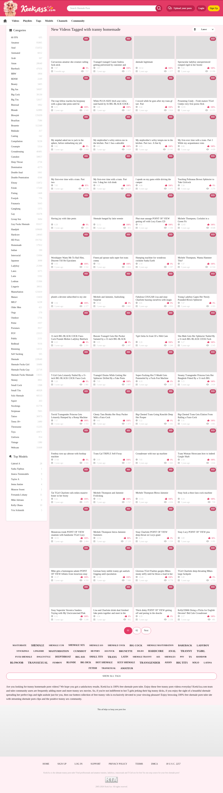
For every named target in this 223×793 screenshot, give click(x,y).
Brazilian (26, 120)
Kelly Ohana (26, 505)
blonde (71, 662)
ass (158, 657)
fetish (93, 668)
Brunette (26, 125)
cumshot (79, 651)
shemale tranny (142, 657)
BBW (26, 73)
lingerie (38, 651)
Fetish (26, 188)
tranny (186, 651)
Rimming (26, 349)
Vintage (26, 442)
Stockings (26, 406)
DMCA (154, 764)
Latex (26, 271)
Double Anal (26, 172)
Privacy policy (118, 764)
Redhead (26, 344)
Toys (26, 432)
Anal (26, 48)
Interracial (26, 255)
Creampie (26, 146)
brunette (126, 651)
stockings (22, 651)
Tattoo (26, 416)
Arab (26, 58)
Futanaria (26, 203)
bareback (185, 645)
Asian (26, 63)
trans (112, 657)
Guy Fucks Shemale (26, 224)
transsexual (38, 662)
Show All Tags (112, 676)
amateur (126, 668)
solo (195, 662)
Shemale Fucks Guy (26, 369)
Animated (26, 53)
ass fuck (109, 651)
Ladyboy (26, 266)
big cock (136, 645)
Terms (139, 764)
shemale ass (96, 645)
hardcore (156, 651)
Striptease (26, 411)
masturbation (59, 651)
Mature (26, 297)
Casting (26, 136)
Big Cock (26, 94)
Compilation (26, 141)
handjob (201, 657)
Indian (26, 250)
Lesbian (26, 281)
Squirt (26, 401)
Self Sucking (26, 354)
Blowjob (26, 115)
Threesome (26, 427)
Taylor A (26, 479)
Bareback (26, 68)
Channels (62, 20)
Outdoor (26, 318)
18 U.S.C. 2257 (173, 764)
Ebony (26, 183)
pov (182, 657)
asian (168, 662)
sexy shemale (126, 662)
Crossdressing (26, 151)
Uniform (26, 437)
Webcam (26, 447)
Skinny (26, 380)
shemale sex (76, 645)
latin (124, 657)
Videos (15, 20)
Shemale (26, 359)
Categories (19, 30)
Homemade (26, 245)
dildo (140, 651)
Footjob (26, 198)
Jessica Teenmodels (26, 474)
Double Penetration (26, 177)
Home (5, 20)
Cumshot (26, 157)
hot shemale (104, 662)
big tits (182, 662)
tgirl (201, 651)
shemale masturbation (160, 645)
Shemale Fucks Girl (26, 364)
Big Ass (26, 89)
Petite (26, 323)
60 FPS (26, 37)
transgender (150, 662)
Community (78, 20)
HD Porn (26, 240)
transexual (109, 668)
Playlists (27, 20)
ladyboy (203, 645)
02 (137, 630)
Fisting (26, 193)
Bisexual (26, 105)
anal (172, 651)
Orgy (26, 312)
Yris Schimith (26, 510)
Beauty (26, 84)
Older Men (26, 307)
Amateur (26, 42)
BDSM (26, 79)
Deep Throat (26, 162)
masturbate (19, 645)
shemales (170, 657)
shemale (37, 645)
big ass (80, 657)
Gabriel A (26, 463)
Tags (38, 20)
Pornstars (26, 328)
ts (190, 657)
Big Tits (26, 99)
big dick (85, 662)
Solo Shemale (26, 395)
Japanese (26, 260)
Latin (26, 276)
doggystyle (44, 657)
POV (26, 333)
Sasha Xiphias (26, 469)
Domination (26, 167)
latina (208, 662)
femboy (57, 662)
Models (49, 20)
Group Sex (26, 219)
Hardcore (26, 234)
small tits (96, 657)
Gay (26, 214)
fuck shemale (23, 657)
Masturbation (26, 292)
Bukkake (26, 131)
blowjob (16, 662)
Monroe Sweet (26, 489)
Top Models (20, 456)
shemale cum (56, 645)
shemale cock (116, 645)
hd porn (95, 651)
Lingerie (26, 286)
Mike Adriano (26, 500)
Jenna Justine (26, 484)
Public (26, 338)
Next (146, 630)
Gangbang (26, 209)
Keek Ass (108, 786)
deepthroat (63, 657)
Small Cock (26, 385)
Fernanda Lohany (26, 495)
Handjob (26, 229)
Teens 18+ (26, 421)
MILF (26, 302)
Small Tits (26, 390)
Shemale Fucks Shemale (26, 375)
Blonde (26, 110)
